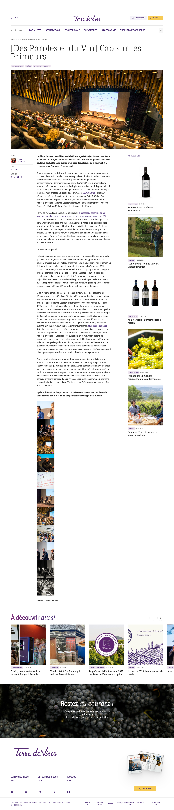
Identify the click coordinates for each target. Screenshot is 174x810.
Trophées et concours (132, 30)
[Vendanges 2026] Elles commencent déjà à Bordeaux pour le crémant (143, 378)
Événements (90, 30)
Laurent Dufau (89, 193)
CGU (40, 780)
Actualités (35, 30)
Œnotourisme (72, 30)
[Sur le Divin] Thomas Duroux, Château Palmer (143, 265)
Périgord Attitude (17, 667)
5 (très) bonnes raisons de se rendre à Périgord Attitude (26, 673)
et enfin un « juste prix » (98, 326)
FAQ (12, 780)
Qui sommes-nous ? (48, 776)
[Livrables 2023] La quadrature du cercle (145, 673)
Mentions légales (100, 803)
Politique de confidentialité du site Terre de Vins (130, 803)
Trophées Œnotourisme (97, 667)
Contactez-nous (20, 776)
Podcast (131, 428)
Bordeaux (28, 66)
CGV (69, 780)
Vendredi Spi (54, 667)
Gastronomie (108, 30)
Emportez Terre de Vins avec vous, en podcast (143, 434)
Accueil (13, 39)
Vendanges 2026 (133, 372)
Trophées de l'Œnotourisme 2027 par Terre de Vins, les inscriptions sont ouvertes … (106, 673)
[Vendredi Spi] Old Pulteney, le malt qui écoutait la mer (65, 673)
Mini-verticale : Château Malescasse (140, 209)
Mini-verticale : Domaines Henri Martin (144, 321)
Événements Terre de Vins (42, 66)
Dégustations (52, 30)
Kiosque (71, 776)
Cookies (110, 804)
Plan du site (87, 803)
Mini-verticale (133, 204)
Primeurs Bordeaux (17, 66)
